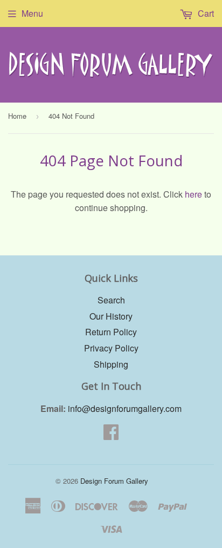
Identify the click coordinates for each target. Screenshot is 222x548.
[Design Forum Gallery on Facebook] (111, 435)
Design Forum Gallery (114, 481)
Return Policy (111, 332)
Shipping (111, 364)
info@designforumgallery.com (125, 408)
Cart (205, 13)
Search (111, 300)
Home (17, 116)
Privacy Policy (111, 348)
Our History (111, 316)
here (193, 194)
